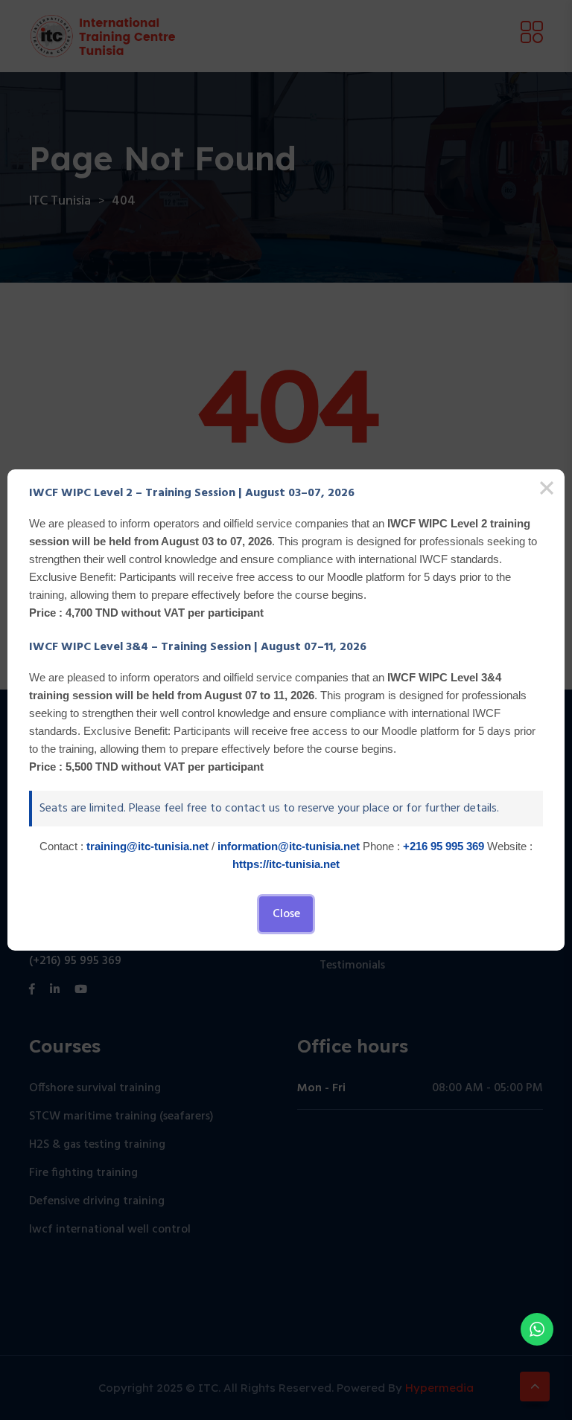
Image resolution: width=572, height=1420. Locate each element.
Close (286, 914)
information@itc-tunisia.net (288, 846)
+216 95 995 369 (443, 846)
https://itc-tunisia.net (286, 864)
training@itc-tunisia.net (147, 846)
